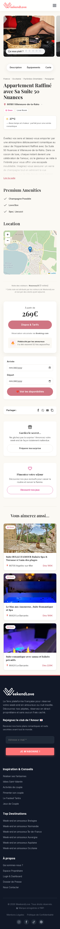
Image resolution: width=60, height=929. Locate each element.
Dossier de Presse (12, 881)
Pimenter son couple (13, 792)
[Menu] (54, 5)
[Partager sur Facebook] (38, 410)
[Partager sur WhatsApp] (42, 410)
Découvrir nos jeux (30, 490)
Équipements (33, 67)
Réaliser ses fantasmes (14, 776)
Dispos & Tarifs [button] (30, 324)
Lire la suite (9, 178)
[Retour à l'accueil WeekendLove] (30, 691)
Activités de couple (12, 787)
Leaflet (53, 273)
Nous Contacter (11, 887)
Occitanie (16, 79)
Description (16, 67)
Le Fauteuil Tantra (12, 798)
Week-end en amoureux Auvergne (20, 837)
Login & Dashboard (12, 876)
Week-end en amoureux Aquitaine (20, 842)
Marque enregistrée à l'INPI (31, 908)
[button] (30, 249)
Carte (48, 67)
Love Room (22, 110)
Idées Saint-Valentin (13, 781)
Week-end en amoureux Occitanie (20, 848)
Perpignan (49, 79)
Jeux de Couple (11, 803)
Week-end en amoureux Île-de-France (22, 831)
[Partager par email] (47, 410)
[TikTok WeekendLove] (33, 922)
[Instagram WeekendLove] (19, 922)
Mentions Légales (15, 914)
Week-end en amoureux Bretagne (20, 820)
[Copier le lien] (52, 410)
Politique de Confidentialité (40, 914)
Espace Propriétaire (13, 870)
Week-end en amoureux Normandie (21, 826)
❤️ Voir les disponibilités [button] (30, 391)
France (6, 79)
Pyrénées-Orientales (33, 79)
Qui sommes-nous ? (13, 865)
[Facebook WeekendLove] (26, 922)
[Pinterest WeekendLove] (41, 922)
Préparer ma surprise (30, 448)
